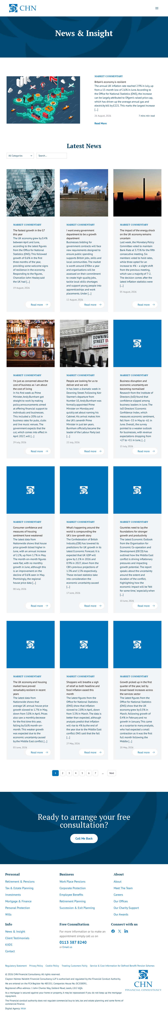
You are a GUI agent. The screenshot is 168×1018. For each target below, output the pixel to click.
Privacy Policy (36, 965)
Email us (67, 947)
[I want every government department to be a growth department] (84, 192)
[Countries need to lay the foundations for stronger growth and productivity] (137, 490)
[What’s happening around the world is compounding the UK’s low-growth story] (84, 490)
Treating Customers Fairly (74, 965)
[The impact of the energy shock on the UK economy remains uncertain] (137, 192)
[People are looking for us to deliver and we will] (84, 343)
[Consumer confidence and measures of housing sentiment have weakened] (31, 490)
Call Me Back (84, 838)
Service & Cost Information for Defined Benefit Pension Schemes (122, 965)
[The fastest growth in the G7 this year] (31, 192)
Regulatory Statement (16, 965)
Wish (23, 1008)
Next (111, 773)
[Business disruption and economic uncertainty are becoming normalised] (137, 343)
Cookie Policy (52, 965)
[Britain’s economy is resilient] (43, 100)
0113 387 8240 (73, 942)
